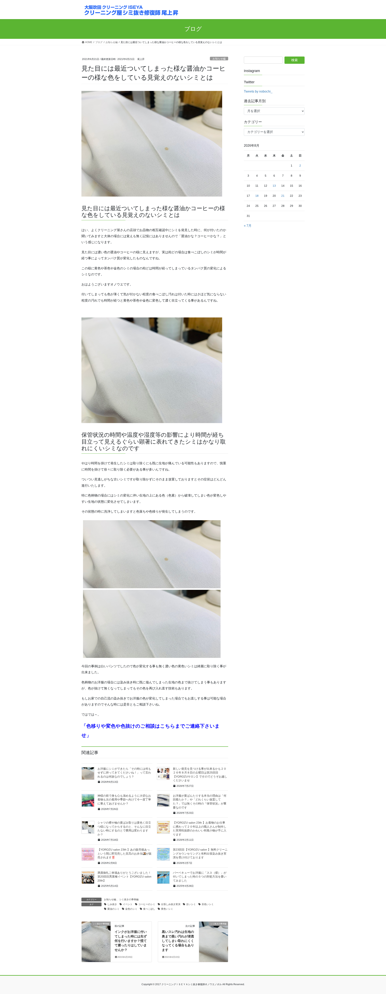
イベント (127, 904)
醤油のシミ (113, 908)
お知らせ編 (219, 58)
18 (257, 195)
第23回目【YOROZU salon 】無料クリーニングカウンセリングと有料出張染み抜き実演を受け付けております (200, 853)
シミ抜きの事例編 (129, 899)
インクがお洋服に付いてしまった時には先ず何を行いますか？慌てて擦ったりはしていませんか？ (131, 941)
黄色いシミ (167, 908)
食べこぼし (149, 908)
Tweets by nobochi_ (258, 91)
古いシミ (191, 904)
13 (274, 185)
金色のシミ (131, 908)
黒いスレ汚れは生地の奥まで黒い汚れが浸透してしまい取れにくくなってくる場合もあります (178, 941)
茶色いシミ (208, 904)
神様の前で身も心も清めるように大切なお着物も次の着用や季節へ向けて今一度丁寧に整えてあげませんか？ (124, 799)
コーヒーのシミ (146, 904)
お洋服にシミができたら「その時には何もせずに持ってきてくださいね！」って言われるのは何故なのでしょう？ (124, 772)
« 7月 (248, 225)
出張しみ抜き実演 (170, 904)
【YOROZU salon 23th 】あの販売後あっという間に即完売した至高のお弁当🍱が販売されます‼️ (125, 853)
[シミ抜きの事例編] (96, 936)
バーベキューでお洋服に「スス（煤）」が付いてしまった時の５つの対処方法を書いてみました (199, 876)
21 (282, 195)
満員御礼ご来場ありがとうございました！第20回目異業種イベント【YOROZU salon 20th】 (124, 876)
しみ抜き (112, 904)
